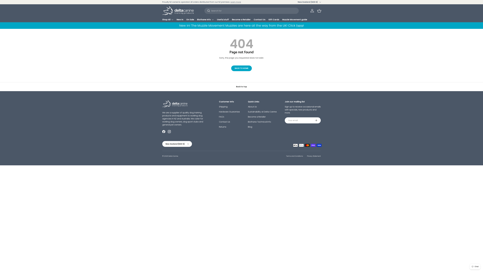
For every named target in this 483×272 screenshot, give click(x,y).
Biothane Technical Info (259, 121)
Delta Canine (173, 156)
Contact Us (259, 19)
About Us (252, 106)
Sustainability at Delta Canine (262, 111)
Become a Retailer (241, 19)
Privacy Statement (314, 156)
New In (180, 19)
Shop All (166, 19)
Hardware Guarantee (229, 111)
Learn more (235, 2)
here (299, 25)
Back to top (241, 86)
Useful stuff (223, 19)
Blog (250, 126)
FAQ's (221, 116)
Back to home (241, 68)
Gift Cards (273, 19)
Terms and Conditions (294, 156)
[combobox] (251, 11)
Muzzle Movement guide (294, 19)
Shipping (223, 106)
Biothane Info (204, 19)
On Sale (190, 19)
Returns (222, 126)
